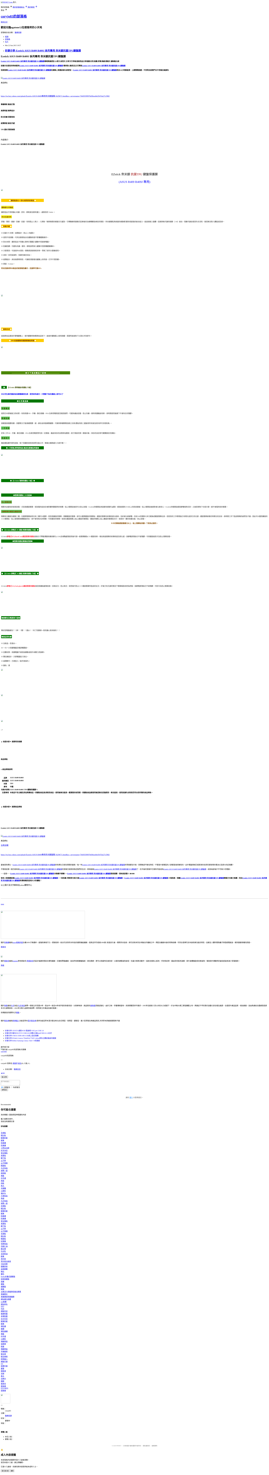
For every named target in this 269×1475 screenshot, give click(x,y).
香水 (2, 1376)
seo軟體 (3, 1302)
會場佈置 (4, 1316)
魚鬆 (2, 965)
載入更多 (4, 1077)
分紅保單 (4, 1264)
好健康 (3, 1241)
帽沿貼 (3, 1135)
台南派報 (4, 845)
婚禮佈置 (4, 1314)
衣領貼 (3, 1133)
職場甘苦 (17, 1069)
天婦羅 (3, 1188)
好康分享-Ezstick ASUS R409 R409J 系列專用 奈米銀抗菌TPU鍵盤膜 (43, 50)
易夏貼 (3, 1155)
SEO (2, 1306)
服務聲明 (154, 1446)
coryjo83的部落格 (14, 16)
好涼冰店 (4, 1150)
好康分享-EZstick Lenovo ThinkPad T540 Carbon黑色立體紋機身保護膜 (30, 1038)
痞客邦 (15, 1063)
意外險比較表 (6, 1261)
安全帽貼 (4, 1153)
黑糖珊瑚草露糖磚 (7, 1297)
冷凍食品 (4, 1196)
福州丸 (3, 1193)
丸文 (12, 1006)
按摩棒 (3, 1344)
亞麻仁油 (4, 1246)
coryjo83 (4, 1051)
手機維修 (4, 1351)
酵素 (2, 1256)
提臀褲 (3, 1391)
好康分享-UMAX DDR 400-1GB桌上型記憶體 (21, 1036)
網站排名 (4, 1304)
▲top (3, 1073)
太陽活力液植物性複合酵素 (11, 1292)
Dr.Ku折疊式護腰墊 (8, 1276)
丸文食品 (21, 1006)
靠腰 (2, 1281)
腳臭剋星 (19, 942)
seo (2, 1364)
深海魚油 (4, 1254)
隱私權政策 (146, 1446)
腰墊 (2, 1284)
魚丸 (2, 1186)
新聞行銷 (4, 1366)
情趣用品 (4, 1341)
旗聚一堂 (4, 1171)
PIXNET (118, 1446)
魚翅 (2, 1198)
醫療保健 (18, 32)
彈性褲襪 (4, 1331)
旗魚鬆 (92, 1006)
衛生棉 (6, 1021)
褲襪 (2, 1329)
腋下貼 (3, 1158)
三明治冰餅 (5, 1148)
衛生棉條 (4, 1356)
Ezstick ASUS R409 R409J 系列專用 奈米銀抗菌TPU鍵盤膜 (34, 865)
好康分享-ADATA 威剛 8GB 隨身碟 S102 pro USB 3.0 (24, 1031)
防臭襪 (3, 1145)
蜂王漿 (3, 1249)
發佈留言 (4, 1090)
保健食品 (4, 1244)
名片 (6, 42)
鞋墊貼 (3, 1166)
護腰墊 (3, 1287)
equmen (15, 961)
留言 (19, 1063)
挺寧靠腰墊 (5, 1279)
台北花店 (4, 1319)
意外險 (3, 1259)
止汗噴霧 (4, 1163)
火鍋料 (3, 1191)
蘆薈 (2, 1368)
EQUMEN (4, 1388)
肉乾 (2, 1183)
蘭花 (2, 1274)
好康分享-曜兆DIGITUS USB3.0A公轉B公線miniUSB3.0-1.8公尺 (28, 1033)
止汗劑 (3, 1161)
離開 (12, 1471)
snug (2, 904)
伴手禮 (3, 1178)
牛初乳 (3, 1251)
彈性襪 (3, 1326)
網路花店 (4, 1311)
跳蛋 (2, 1346)
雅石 (2, 1271)
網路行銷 (4, 1362)
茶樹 (2, 1373)
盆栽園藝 (4, 1269)
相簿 (6, 37)
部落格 (7, 39)
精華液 (3, 1371)
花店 (2, 1309)
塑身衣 (3, 947)
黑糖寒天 (4, 1294)
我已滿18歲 (5, 1471)
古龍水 (3, 1379)
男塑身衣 (30, 961)
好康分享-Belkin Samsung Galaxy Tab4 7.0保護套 (22, 1041)
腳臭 (2, 1140)
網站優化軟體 (6, 1299)
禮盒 (17, 1012)
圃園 (2, 1381)
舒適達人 (16, 1021)
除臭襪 (6, 942)
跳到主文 (4, 22)
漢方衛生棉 (32, 1021)
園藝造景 (4, 1266)
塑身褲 (3, 1386)
